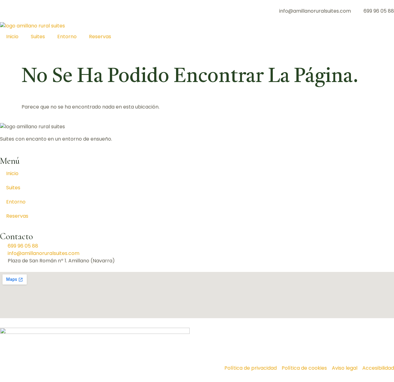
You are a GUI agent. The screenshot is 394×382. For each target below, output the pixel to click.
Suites (38, 36)
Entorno (67, 36)
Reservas (100, 36)
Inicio (12, 36)
